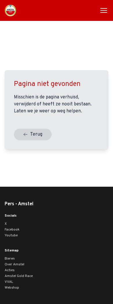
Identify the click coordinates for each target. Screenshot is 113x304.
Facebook (12, 229)
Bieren (10, 258)
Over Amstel (14, 264)
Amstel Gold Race (19, 276)
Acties (9, 270)
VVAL (9, 282)
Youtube (11, 235)
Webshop (12, 287)
